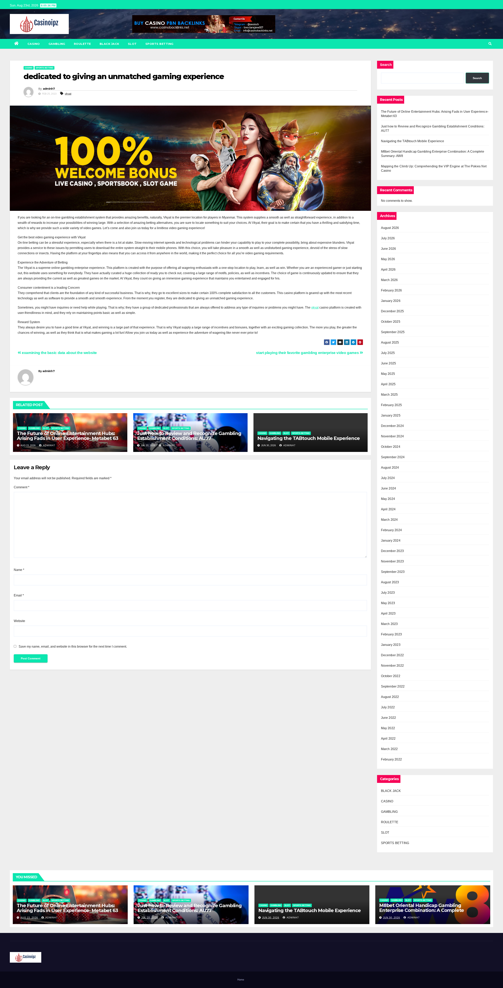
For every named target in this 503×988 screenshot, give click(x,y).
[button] (490, 43)
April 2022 (388, 738)
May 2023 (388, 603)
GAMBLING (57, 44)
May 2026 (388, 259)
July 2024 (388, 478)
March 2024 (389, 519)
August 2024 (390, 467)
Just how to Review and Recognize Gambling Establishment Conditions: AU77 (189, 435)
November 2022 (392, 665)
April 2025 (388, 384)
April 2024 (388, 509)
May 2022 (388, 728)
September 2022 (393, 686)
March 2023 (389, 624)
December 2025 (392, 311)
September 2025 (393, 332)
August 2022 (390, 697)
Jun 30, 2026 (270, 917)
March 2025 (389, 394)
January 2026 (390, 300)
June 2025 (388, 363)
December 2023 (392, 551)
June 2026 (388, 248)
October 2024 (390, 446)
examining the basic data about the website (59, 353)
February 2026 (391, 290)
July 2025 (388, 353)
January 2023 (390, 644)
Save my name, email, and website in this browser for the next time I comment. (73, 646)
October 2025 (390, 321)
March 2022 (389, 749)
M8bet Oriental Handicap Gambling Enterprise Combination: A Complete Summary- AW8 (421, 910)
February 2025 (391, 405)
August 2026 (390, 227)
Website (19, 621)
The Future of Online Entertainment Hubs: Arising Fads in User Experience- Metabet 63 (67, 435)
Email (19, 595)
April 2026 (388, 269)
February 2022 (391, 759)
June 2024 (388, 488)
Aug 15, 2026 (29, 917)
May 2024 (388, 498)
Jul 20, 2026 (149, 917)
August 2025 (390, 342)
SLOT (132, 44)
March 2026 (389, 280)
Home (240, 979)
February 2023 (391, 634)
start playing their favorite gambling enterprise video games (308, 353)
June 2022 (388, 717)
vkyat (68, 93)
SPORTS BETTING (159, 44)
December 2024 (392, 426)
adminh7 (49, 88)
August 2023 (390, 582)
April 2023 (388, 613)
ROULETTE (82, 44)
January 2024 (390, 540)
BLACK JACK (109, 44)
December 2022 (392, 655)
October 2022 (390, 676)
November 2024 (392, 436)
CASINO (34, 44)
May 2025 (388, 373)
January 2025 (390, 415)
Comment (21, 487)
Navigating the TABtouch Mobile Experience (308, 438)
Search (386, 65)
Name (19, 569)
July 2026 (388, 238)
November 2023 (392, 561)
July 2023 (388, 592)
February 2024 (391, 530)
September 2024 (393, 457)
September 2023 (393, 571)
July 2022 (388, 707)
